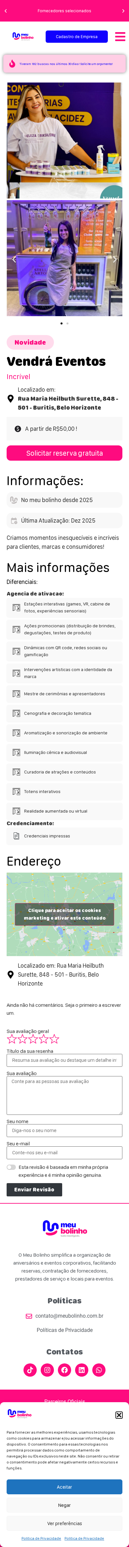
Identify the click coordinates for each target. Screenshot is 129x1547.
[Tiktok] (30, 1370)
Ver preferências (64, 1523)
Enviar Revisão (34, 1189)
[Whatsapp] (99, 1370)
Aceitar (64, 1487)
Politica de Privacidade (41, 1538)
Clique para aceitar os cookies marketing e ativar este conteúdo (65, 914)
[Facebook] (64, 1370)
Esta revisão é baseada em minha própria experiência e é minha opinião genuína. (63, 1171)
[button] (119, 1415)
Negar (64, 1505)
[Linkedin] (81, 1370)
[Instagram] (47, 1370)
